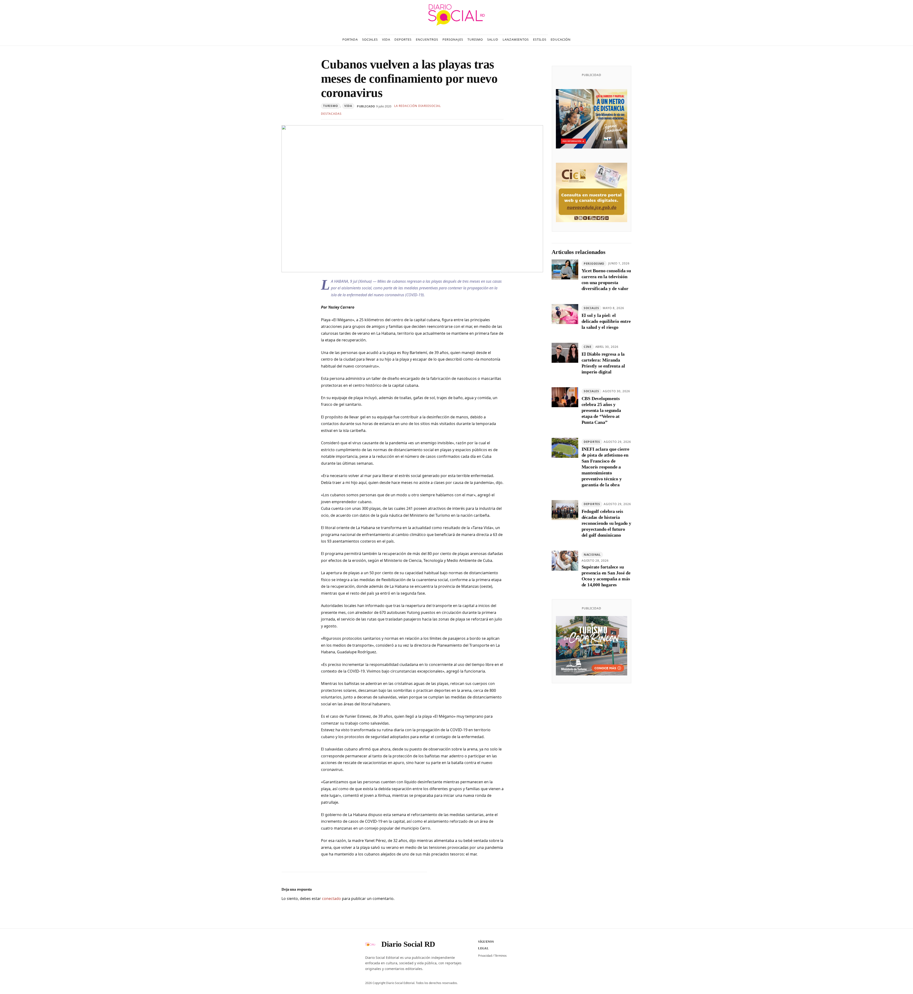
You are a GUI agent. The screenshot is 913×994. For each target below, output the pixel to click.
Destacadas (331, 114)
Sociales (591, 308)
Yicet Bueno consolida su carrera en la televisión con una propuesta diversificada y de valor (606, 279)
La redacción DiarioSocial (417, 106)
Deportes (592, 442)
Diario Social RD (408, 944)
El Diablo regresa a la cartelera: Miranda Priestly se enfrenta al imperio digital (603, 362)
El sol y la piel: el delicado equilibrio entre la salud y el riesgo (606, 321)
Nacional (592, 555)
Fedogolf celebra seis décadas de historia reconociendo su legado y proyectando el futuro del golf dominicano (606, 523)
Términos (500, 956)
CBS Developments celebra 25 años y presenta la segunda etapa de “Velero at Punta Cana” (601, 410)
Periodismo (594, 264)
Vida (348, 106)
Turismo (330, 106)
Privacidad (485, 956)
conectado (331, 898)
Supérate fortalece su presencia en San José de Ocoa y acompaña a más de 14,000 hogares (606, 575)
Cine (588, 347)
